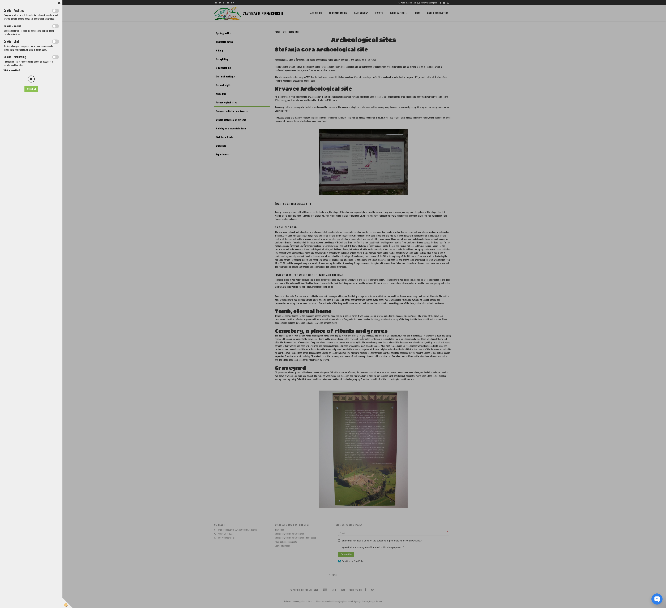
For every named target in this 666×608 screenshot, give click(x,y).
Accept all (31, 89)
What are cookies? (11, 70)
